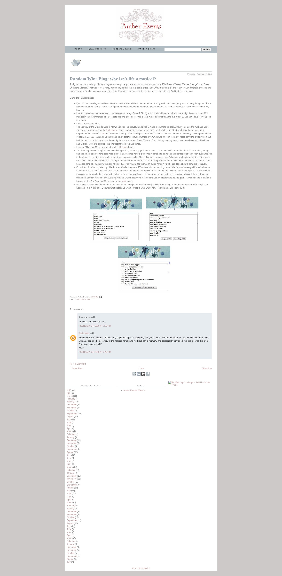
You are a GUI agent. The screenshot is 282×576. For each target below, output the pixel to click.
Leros (103, 133)
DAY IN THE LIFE (146, 49)
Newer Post (76, 368)
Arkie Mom (84, 333)
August (70, 416)
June (69, 422)
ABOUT (78, 49)
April (69, 393)
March (70, 396)
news (124, 181)
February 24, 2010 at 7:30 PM (95, 326)
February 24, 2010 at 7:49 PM (95, 352)
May (69, 390)
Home (141, 368)
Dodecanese (112, 130)
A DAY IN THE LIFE (83, 299)
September (72, 413)
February (71, 399)
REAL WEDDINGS (97, 49)
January (70, 401)
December (71, 404)
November (71, 407)
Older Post (207, 368)
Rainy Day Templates (141, 568)
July (69, 419)
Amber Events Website (134, 390)
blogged (123, 147)
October (70, 410)
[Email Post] (100, 297)
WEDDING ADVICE (122, 49)
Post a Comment (78, 364)
